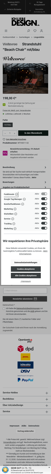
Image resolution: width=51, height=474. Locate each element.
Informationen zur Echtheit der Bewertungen (27, 473)
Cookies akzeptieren (26, 269)
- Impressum (25, 281)
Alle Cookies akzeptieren (26, 275)
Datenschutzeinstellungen (25, 262)
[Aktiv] (44, 193)
